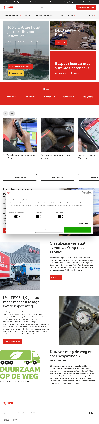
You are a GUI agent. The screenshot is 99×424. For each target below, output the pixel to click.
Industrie (27, 15)
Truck (91, 15)
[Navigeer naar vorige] (5, 113)
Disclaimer (34, 413)
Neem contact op (15, 73)
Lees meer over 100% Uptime (20, 66)
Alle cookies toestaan (77, 230)
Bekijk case (60, 42)
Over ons (70, 15)
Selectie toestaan (49, 230)
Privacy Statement (23, 413)
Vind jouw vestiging (86, 7)
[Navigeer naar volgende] (12, 113)
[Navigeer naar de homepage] (8, 7)
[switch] (38, 216)
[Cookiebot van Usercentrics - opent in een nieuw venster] (83, 192)
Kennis (60, 15)
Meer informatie (10, 341)
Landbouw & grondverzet (44, 15)
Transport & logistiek (11, 15)
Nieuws (54, 277)
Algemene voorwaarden (9, 413)
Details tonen (83, 223)
